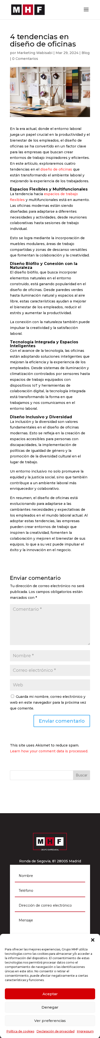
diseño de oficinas (56, 169)
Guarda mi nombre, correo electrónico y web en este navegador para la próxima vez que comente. (48, 702)
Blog (86, 53)
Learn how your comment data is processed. (49, 751)
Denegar (50, 1007)
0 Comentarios (25, 58)
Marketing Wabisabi (34, 53)
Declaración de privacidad (56, 1031)
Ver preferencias (50, 1020)
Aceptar (50, 994)
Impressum (85, 1031)
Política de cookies (20, 1031)
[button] (92, 940)
